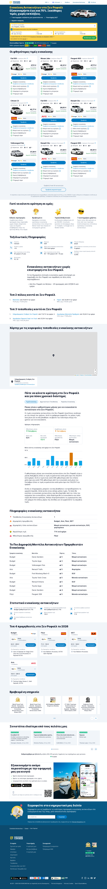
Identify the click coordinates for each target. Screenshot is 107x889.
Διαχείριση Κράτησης (79, 2)
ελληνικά (57, 2)
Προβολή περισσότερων (53, 189)
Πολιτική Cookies (68, 883)
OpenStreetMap (88, 375)
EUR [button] (46, 2)
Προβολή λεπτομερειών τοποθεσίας (23, 84)
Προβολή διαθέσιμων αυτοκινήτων (25, 384)
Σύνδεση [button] (93, 2)
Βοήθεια (67, 2)
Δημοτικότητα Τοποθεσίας (49, 402)
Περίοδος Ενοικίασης (68, 402)
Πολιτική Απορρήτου (56, 883)
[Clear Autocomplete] (94, 25)
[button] (53, 355)
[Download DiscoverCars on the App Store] (27, 785)
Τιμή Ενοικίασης (31, 402)
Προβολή (23, 78)
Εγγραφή (62, 817)
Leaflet (77, 375)
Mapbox (82, 375)
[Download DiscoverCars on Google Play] (16, 785)
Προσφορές (31, 645)
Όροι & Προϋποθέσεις (81, 883)
